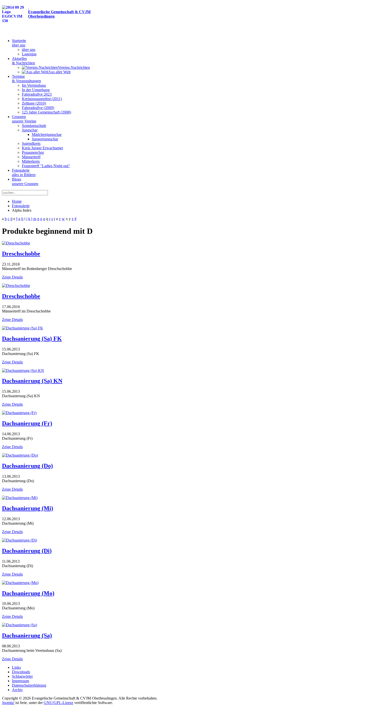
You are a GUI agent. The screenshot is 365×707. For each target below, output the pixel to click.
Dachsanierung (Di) (27, 551)
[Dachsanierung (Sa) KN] (23, 370)
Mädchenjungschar (47, 134)
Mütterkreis (31, 161)
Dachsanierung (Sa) (27, 635)
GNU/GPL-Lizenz (58, 703)
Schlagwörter (22, 676)
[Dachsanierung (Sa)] (19, 625)
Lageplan (29, 54)
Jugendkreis (31, 143)
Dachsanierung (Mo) (28, 593)
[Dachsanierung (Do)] (20, 455)
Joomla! (8, 703)
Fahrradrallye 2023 (37, 94)
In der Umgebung (36, 90)
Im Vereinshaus (34, 85)
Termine (26, 78)
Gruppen (24, 119)
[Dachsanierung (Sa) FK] (22, 328)
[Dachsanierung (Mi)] (19, 498)
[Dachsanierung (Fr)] (19, 413)
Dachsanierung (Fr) (27, 423)
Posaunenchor (33, 152)
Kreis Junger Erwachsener (42, 148)
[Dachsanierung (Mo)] (20, 583)
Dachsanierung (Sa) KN (32, 381)
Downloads (21, 672)
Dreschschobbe (21, 253)
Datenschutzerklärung (29, 685)
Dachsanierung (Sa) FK (32, 338)
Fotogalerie (24, 172)
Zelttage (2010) (34, 103)
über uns (28, 49)
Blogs (25, 181)
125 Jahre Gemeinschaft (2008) (46, 112)
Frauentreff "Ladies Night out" (46, 166)
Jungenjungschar (45, 139)
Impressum (20, 681)
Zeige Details (12, 277)
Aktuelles (23, 60)
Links (16, 667)
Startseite (19, 43)
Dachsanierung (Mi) (27, 508)
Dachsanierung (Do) (27, 466)
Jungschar (29, 130)
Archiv (17, 690)
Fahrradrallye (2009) (38, 108)
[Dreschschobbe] (16, 243)
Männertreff (31, 157)
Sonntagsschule (34, 125)
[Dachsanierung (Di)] (19, 540)
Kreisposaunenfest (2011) (42, 99)
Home (17, 201)
